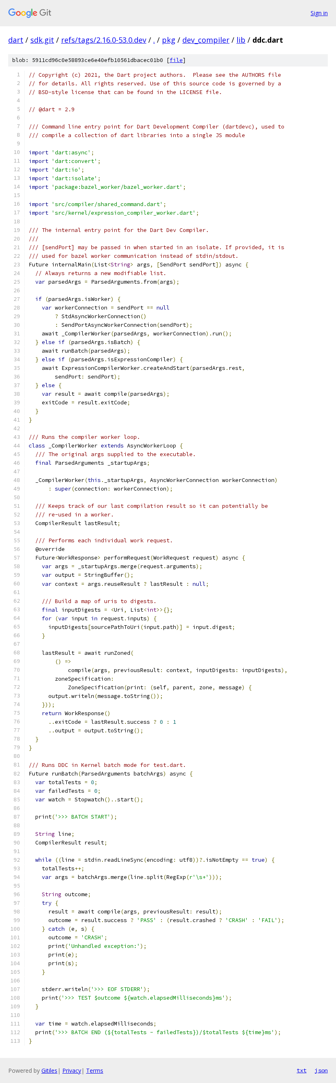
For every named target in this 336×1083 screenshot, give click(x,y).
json (321, 1070)
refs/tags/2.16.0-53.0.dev (103, 40)
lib (240, 40)
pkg (168, 40)
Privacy (71, 1070)
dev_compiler (205, 40)
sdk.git (42, 40)
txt (301, 1070)
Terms (94, 1070)
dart (15, 40)
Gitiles (49, 1070)
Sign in (319, 13)
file (176, 60)
